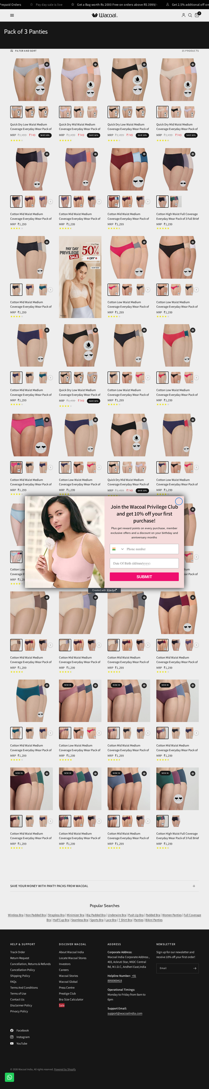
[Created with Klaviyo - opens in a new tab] (104, 590)
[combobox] (117, 549)
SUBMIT (144, 576)
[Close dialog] (178, 501)
